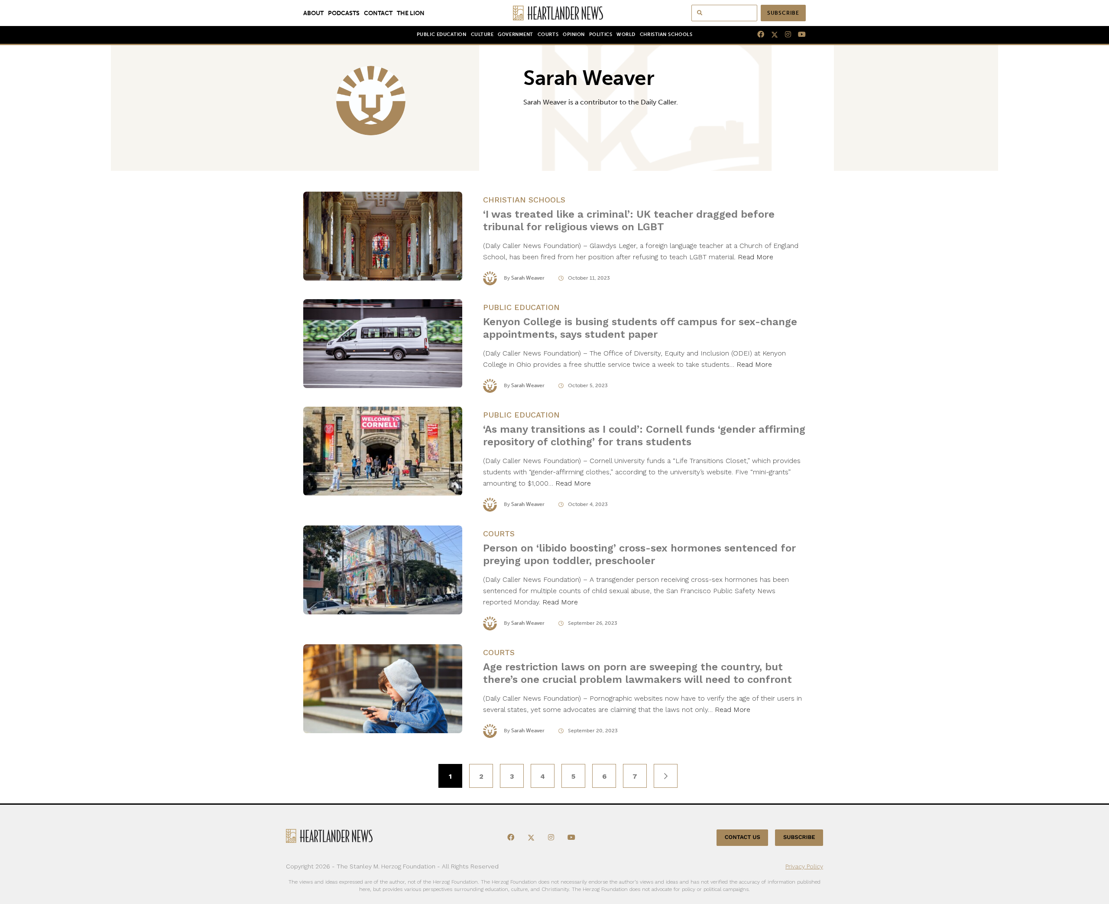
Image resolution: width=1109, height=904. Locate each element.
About (313, 13)
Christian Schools (666, 34)
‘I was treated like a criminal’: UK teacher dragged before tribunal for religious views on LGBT (629, 220)
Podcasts (344, 13)
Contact (378, 13)
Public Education (442, 34)
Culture (482, 34)
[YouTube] (798, 34)
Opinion (574, 34)
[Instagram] (784, 34)
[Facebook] (757, 34)
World (626, 34)
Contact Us (742, 837)
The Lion (411, 13)
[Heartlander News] (554, 13)
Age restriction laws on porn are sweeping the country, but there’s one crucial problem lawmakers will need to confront (637, 673)
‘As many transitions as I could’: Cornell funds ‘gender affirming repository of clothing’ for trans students (644, 435)
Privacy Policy (804, 866)
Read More (755, 257)
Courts (548, 34)
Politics (600, 34)
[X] (771, 34)
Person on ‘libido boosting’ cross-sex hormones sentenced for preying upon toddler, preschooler (639, 554)
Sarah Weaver (528, 278)
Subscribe (783, 13)
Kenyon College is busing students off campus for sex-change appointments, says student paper (640, 328)
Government (515, 34)
